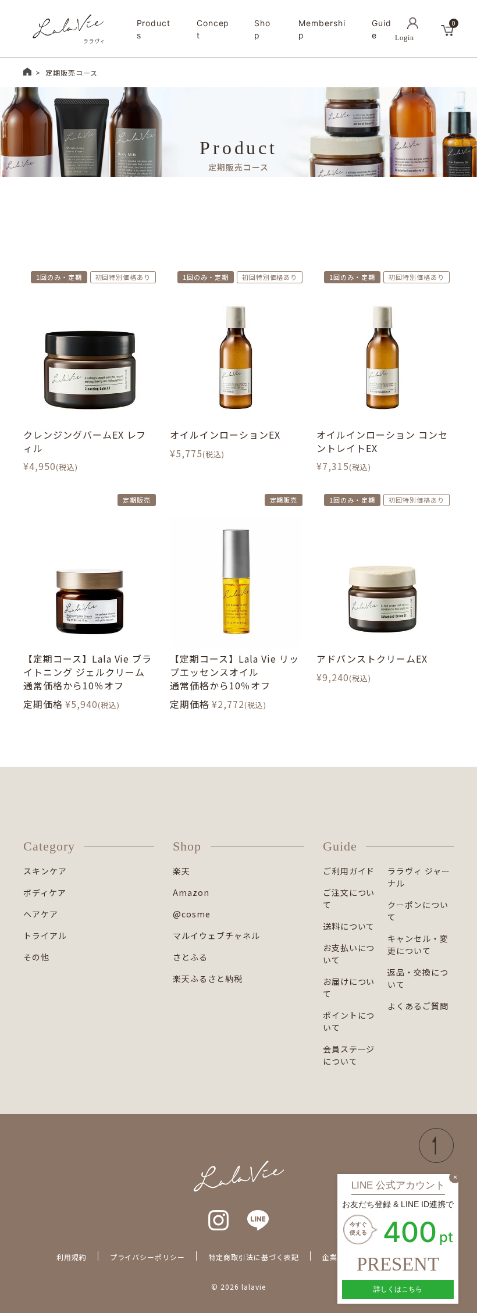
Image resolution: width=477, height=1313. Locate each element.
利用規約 (71, 1257)
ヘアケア (40, 914)
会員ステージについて (349, 1055)
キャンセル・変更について (417, 944)
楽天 (181, 871)
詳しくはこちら (397, 1289)
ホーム (27, 71)
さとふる (190, 957)
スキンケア (45, 871)
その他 (36, 957)
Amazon (191, 892)
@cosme (192, 914)
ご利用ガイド (349, 871)
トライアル (45, 935)
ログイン (412, 29)
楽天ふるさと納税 (208, 978)
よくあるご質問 (417, 1006)
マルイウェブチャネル (216, 935)
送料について (349, 926)
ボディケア (44, 892)
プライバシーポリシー (148, 1257)
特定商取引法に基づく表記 (253, 1257)
